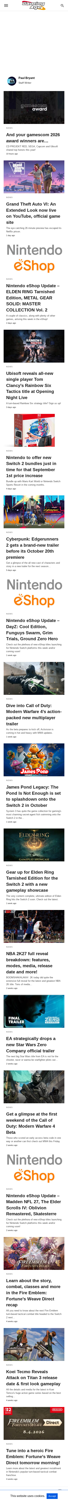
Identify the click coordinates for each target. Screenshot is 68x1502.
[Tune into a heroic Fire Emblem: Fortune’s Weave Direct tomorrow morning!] (34, 1423)
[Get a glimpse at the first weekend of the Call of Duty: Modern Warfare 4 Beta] (34, 1086)
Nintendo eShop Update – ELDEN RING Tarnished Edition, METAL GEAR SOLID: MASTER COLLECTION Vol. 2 (32, 297)
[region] (34, 42)
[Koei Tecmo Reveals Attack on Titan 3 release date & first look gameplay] (34, 1344)
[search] (62, 5)
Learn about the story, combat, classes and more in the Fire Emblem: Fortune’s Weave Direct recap (33, 1292)
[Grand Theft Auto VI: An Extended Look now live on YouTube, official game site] (34, 176)
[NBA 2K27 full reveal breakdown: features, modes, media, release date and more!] (34, 926)
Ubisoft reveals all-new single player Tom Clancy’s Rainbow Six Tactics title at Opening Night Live (30, 385)
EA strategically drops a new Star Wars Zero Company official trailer (30, 1044)
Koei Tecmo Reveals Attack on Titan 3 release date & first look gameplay (33, 1377)
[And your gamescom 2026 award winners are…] (34, 107)
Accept (52, 1496)
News (9, 128)
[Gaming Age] (34, 5)
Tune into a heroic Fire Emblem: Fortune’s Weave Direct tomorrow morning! (33, 1456)
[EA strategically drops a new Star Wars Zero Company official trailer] (34, 1011)
